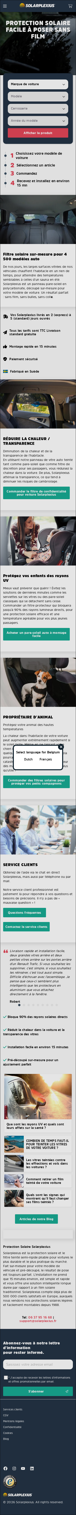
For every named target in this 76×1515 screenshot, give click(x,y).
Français (46, 759)
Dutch (28, 759)
